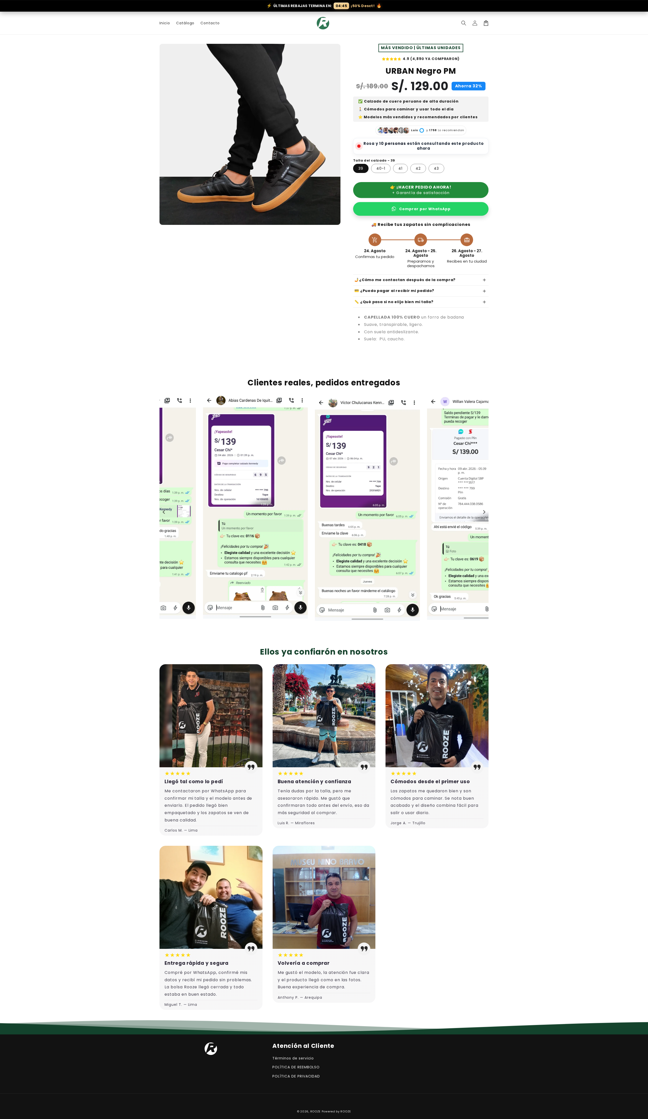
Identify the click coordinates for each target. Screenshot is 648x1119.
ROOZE (315, 1111)
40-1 (380, 168)
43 (436, 168)
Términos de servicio (293, 1058)
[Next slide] (484, 512)
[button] (463, 23)
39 (360, 168)
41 (400, 168)
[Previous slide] (164, 512)
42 (418, 168)
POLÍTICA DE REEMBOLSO (296, 1067)
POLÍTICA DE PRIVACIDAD (296, 1076)
